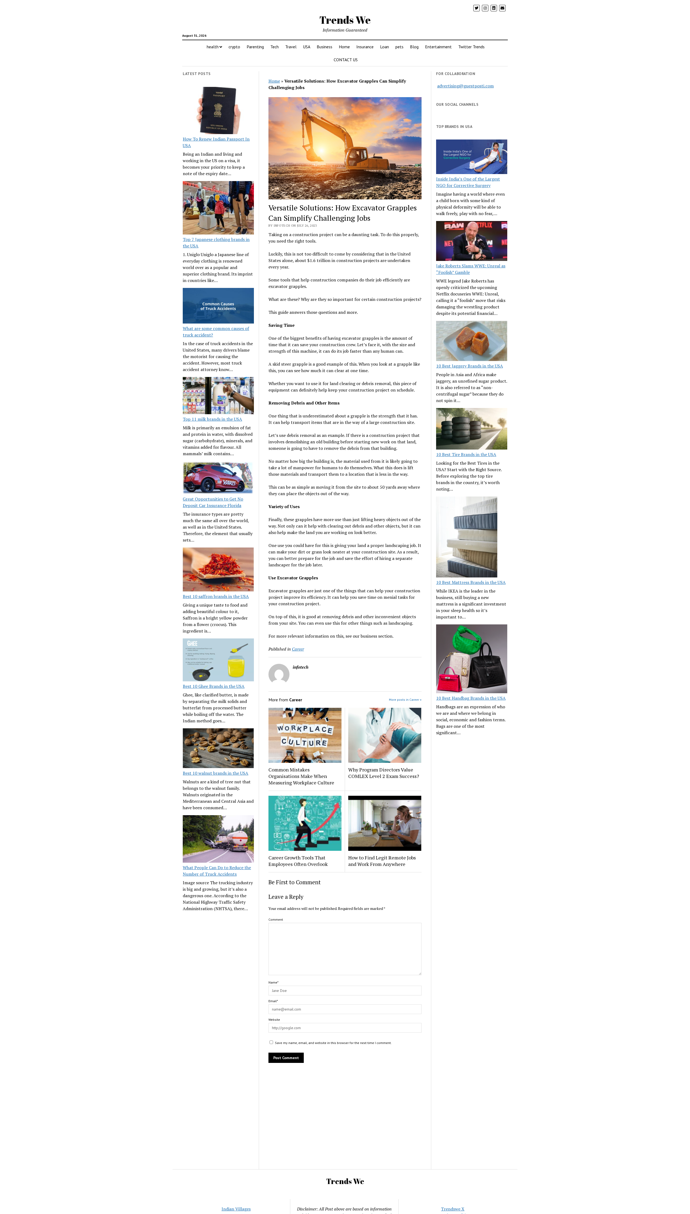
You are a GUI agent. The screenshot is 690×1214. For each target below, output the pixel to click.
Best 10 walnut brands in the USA (215, 773)
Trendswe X (452, 1209)
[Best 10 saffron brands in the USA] (218, 570)
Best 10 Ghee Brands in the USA (213, 686)
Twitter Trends (471, 46)
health (213, 46)
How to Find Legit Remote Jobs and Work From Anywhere (382, 860)
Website (274, 1020)
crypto (234, 46)
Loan (384, 46)
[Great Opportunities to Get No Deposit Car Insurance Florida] (218, 478)
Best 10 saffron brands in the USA (216, 596)
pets (399, 46)
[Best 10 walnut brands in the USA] (218, 749)
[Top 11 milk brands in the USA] (218, 396)
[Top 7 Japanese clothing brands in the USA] (218, 208)
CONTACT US (346, 59)
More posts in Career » (405, 700)
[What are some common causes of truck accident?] (218, 306)
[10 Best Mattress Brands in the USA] (466, 538)
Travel (290, 46)
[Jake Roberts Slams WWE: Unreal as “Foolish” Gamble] (471, 242)
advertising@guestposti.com (465, 86)
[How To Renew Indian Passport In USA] (218, 111)
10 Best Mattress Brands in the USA (471, 582)
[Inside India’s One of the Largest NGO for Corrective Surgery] (471, 157)
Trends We (345, 20)
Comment (275, 919)
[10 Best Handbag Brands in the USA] (471, 659)
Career (298, 649)
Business (324, 46)
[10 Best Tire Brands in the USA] (471, 429)
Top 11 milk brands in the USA (212, 419)
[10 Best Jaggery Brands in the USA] (471, 341)
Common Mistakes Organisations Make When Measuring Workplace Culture (301, 776)
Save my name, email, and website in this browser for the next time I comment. (333, 1043)
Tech (274, 46)
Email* (273, 1001)
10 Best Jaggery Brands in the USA (469, 366)
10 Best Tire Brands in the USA (466, 454)
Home (344, 46)
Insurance (365, 46)
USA (306, 46)
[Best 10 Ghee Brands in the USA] (218, 660)
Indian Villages (236, 1209)
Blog (414, 46)
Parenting (255, 46)
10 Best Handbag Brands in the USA (471, 698)
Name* (273, 982)
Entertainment (438, 46)
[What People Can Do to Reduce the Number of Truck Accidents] (218, 839)
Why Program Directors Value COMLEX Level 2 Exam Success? (383, 772)
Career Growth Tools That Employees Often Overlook (298, 860)
